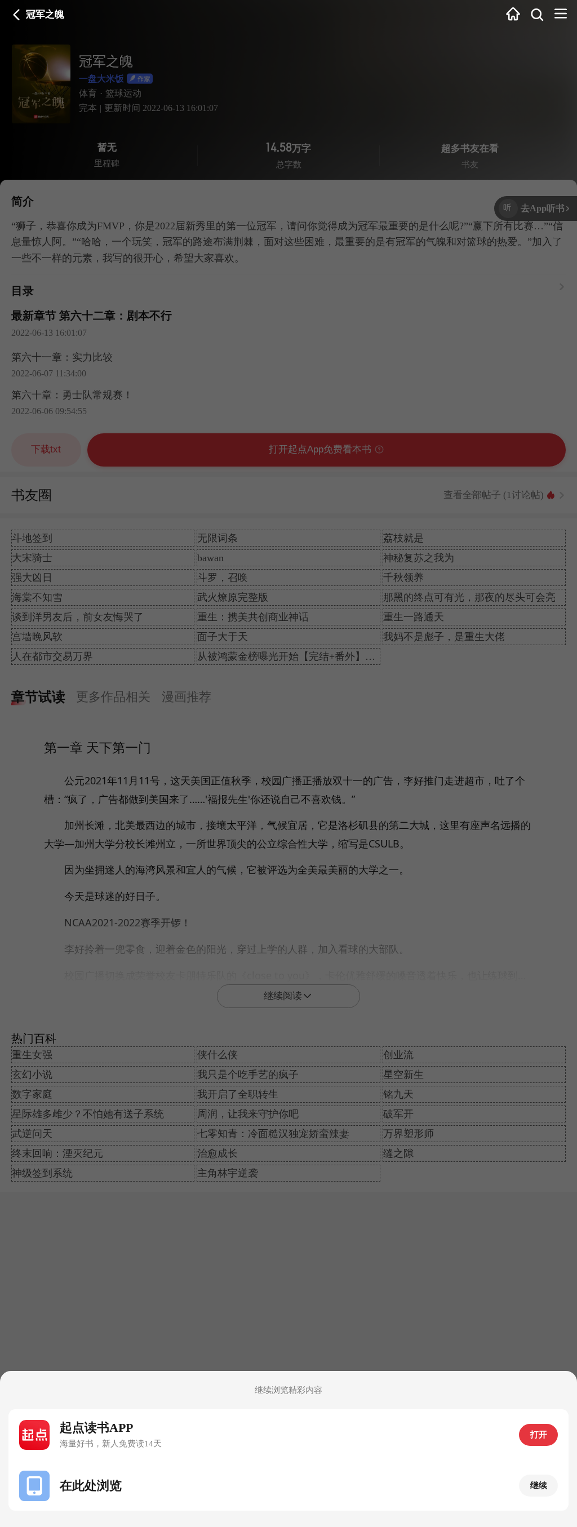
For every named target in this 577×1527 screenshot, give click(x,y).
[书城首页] (513, 15)
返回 (16, 15)
